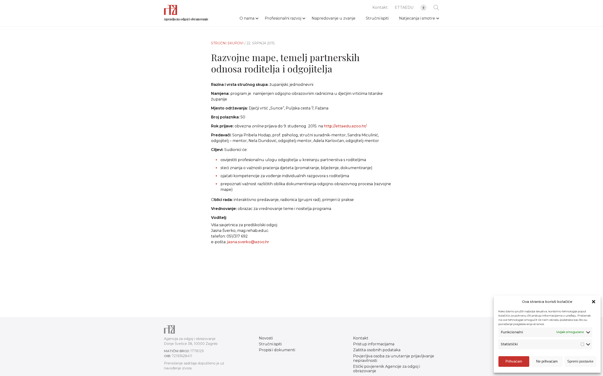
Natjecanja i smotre (417, 18)
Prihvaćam (513, 361)
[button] (593, 301)
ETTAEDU (404, 7)
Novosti (266, 338)
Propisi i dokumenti (277, 350)
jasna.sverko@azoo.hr (248, 242)
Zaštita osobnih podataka (376, 350)
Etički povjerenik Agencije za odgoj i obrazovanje (386, 368)
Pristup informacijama (373, 344)
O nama (247, 18)
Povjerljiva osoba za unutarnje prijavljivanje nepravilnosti (393, 358)
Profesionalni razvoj (283, 18)
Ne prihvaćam (547, 361)
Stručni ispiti (377, 18)
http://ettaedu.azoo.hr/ (345, 126)
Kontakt (380, 7)
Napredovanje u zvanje (333, 18)
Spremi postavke (580, 361)
